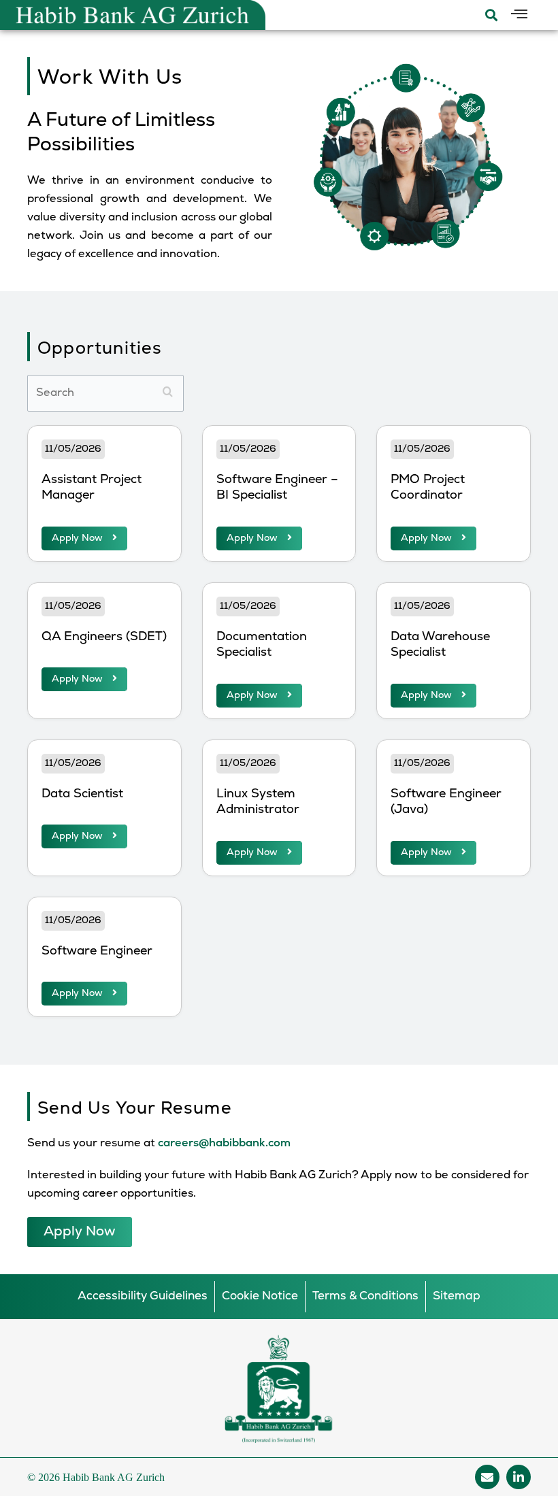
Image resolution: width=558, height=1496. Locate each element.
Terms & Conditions (365, 1296)
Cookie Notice (260, 1296)
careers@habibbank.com (224, 1143)
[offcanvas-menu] (519, 15)
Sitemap (456, 1296)
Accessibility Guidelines (143, 1296)
